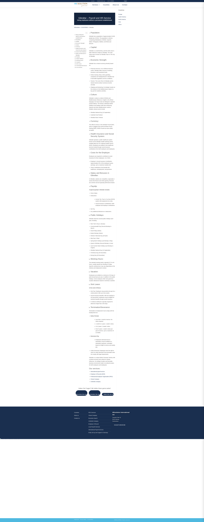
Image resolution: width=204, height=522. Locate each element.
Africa (119, 24)
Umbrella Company (96, 381)
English (125, 1)
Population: (78, 39)
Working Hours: (79, 60)
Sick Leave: (79, 63)
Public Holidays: (80, 58)
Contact (124, 5)
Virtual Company (95, 379)
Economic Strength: (80, 43)
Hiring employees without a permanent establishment (80, 36)
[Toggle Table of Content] (86, 33)
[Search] (75, 1)
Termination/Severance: (81, 65)
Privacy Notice (83, 519)
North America (122, 19)
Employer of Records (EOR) (98, 374)
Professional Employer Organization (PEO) (102, 376)
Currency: (78, 46)
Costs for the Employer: (81, 51)
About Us (116, 5)
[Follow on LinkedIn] (114, 429)
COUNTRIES (84, 27)
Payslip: (78, 56)
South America (122, 17)
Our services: (79, 67)
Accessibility (90, 519)
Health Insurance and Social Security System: (81, 49)
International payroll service (98, 371)
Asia (119, 22)
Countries (106, 5)
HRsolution (77, 27)
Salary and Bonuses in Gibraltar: (81, 54)
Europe (120, 14)
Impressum (76, 519)
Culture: (77, 45)
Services (95, 5)
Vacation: (78, 62)
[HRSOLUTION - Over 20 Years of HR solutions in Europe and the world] (81, 5)
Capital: (77, 41)
